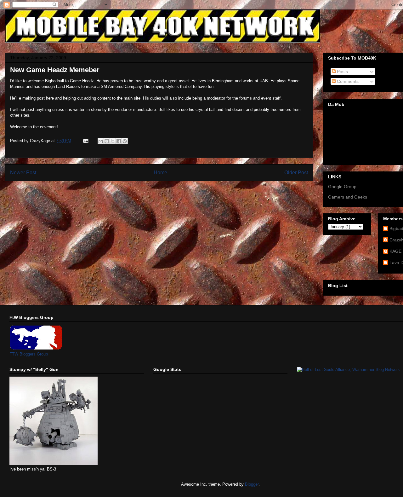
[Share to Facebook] (119, 141)
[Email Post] (85, 140)
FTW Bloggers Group (28, 354)
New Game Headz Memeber (54, 70)
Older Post (296, 172)
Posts (342, 71)
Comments (347, 81)
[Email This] (101, 141)
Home (160, 172)
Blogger (251, 484)
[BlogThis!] (107, 141)
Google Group (342, 186)
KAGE (395, 251)
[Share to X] (113, 141)
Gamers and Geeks (347, 196)
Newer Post (23, 172)
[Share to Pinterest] (125, 141)
